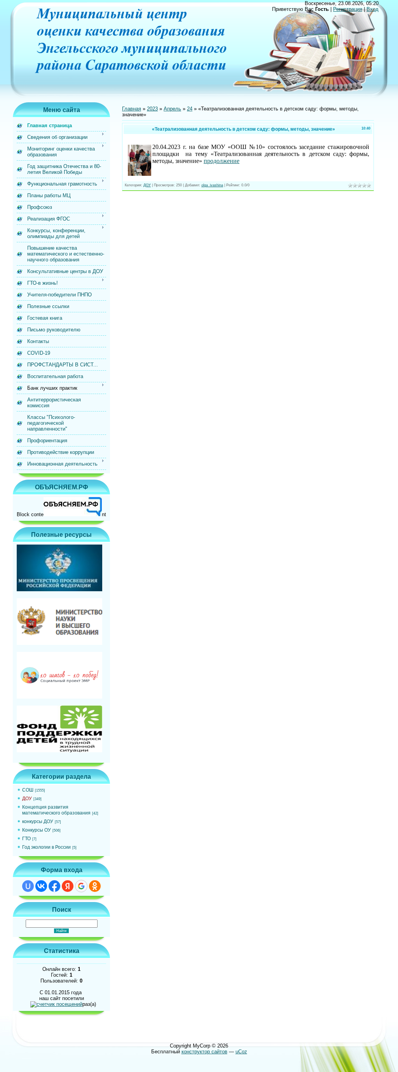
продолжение (221, 161)
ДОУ (27, 798)
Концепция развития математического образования (56, 810)
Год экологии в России (46, 847)
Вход (373, 9)
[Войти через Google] (81, 886)
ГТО (26, 838)
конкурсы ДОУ (37, 821)
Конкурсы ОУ (36, 830)
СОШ (27, 790)
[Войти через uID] (28, 886)
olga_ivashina (212, 185)
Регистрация (347, 9)
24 (189, 109)
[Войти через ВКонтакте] (41, 886)
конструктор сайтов (204, 1051)
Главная (131, 109)
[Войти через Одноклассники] (95, 886)
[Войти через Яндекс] (67, 886)
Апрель (172, 109)
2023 (152, 109)
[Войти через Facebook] (54, 886)
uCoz (241, 1051)
